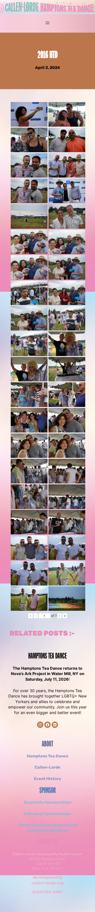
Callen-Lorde (47, 767)
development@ (47, 877)
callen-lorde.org (47, 883)
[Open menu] (47, 23)
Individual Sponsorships (47, 813)
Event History (47, 778)
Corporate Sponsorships (48, 802)
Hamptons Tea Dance (47, 656)
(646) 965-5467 (47, 892)
